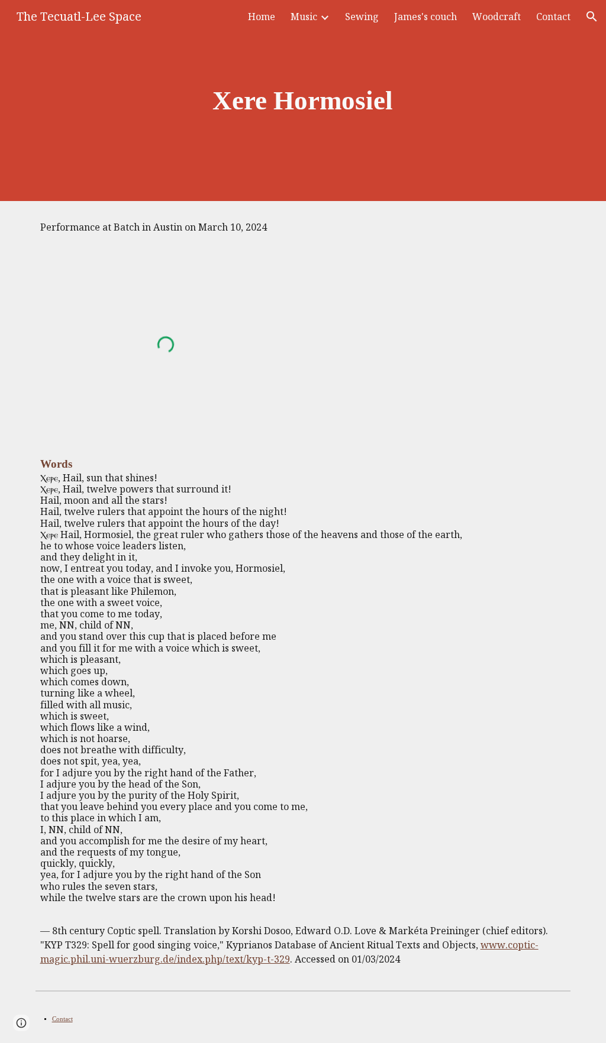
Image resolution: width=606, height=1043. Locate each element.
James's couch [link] (425, 16)
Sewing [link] (362, 16)
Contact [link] (553, 16)
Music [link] (304, 16)
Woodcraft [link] (496, 16)
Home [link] (261, 16)
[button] (592, 16)
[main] (303, 100)
